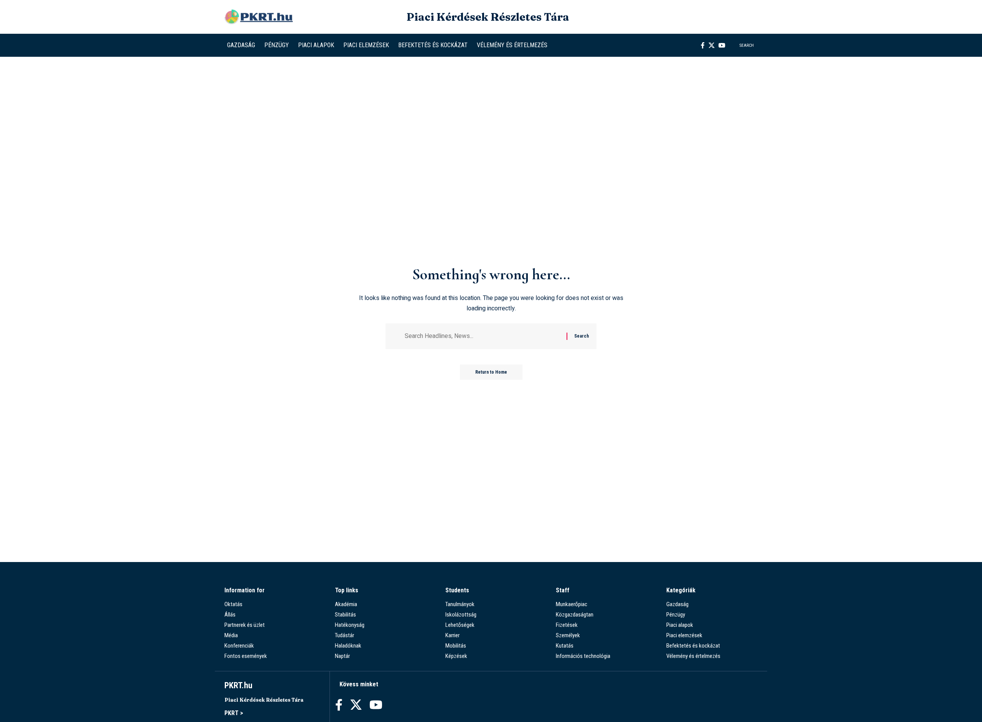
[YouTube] (722, 45)
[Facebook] (703, 45)
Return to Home (491, 372)
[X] (712, 45)
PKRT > (233, 713)
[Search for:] (483, 336)
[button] (742, 45)
